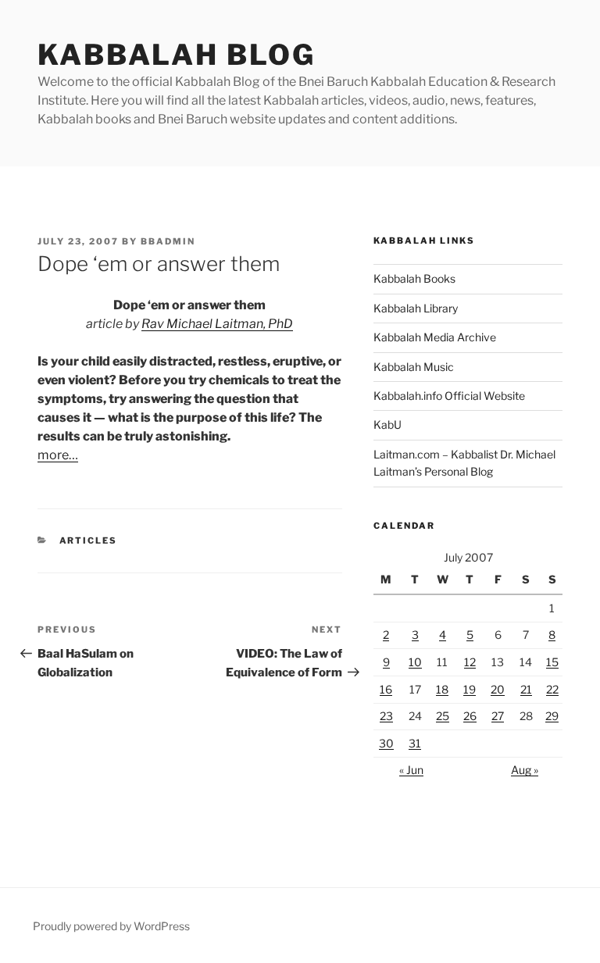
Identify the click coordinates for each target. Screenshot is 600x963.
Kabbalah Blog (176, 54)
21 (526, 689)
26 (470, 715)
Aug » (524, 769)
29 (552, 715)
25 (442, 715)
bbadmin (168, 241)
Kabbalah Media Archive (434, 337)
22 (552, 689)
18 (442, 689)
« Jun (411, 769)
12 (470, 662)
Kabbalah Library (415, 308)
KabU (387, 424)
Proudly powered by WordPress (111, 926)
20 (498, 689)
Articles (88, 540)
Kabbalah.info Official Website (449, 395)
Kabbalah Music (413, 366)
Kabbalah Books (414, 278)
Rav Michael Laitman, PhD (217, 323)
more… (58, 455)
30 (386, 743)
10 (415, 662)
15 (552, 662)
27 (497, 715)
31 (415, 743)
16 (386, 689)
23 (386, 715)
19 (469, 689)
